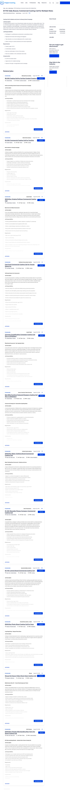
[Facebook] (51, 22)
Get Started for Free (65, 2)
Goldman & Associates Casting (25, 262)
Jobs (7, 8)
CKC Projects (29, 729)
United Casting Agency (27, 451)
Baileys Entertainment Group (9, 13)
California (12, 678)
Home (4, 8)
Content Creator (23, 80)
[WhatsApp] (63, 22)
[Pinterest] (59, 22)
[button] (50, 2)
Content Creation (35, 80)
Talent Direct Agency (26, 137)
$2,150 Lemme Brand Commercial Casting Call (20, 570)
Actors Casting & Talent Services (25, 392)
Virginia (14, 202)
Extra (23, 268)
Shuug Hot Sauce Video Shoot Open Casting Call (20, 676)
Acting (29, 142)
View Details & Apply (38, 129)
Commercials (7, 75)
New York (8, 457)
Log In (57, 2)
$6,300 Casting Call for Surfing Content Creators (21, 78)
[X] (55, 22)
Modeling (35, 457)
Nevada (12, 268)
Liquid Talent (29, 196)
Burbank (8, 678)
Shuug (30, 673)
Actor (24, 202)
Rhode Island (13, 626)
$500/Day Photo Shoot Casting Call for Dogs (19, 624)
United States (10, 8)
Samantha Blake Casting (26, 568)
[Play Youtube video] (57, 81)
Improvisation (33, 735)
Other (21, 142)
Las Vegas (8, 268)
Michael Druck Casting (26, 75)
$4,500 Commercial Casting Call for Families (19, 140)
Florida (7, 142)
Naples (11, 142)
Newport (8, 626)
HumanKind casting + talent (26, 621)
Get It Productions (27, 508)
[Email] (67, 22)
